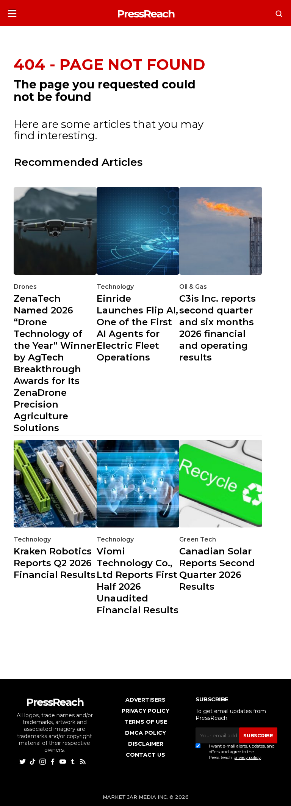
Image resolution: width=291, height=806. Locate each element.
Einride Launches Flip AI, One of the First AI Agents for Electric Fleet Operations (137, 328)
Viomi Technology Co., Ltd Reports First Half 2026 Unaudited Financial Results (137, 581)
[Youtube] (63, 761)
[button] (12, 11)
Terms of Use (145, 721)
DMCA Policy (145, 732)
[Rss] (84, 761)
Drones (25, 286)
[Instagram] (43, 761)
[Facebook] (54, 761)
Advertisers (145, 699)
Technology (115, 286)
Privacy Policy (145, 710)
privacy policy (247, 757)
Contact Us (145, 754)
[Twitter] (23, 761)
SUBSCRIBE (258, 735)
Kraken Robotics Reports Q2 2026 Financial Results (54, 563)
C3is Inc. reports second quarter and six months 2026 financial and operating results (217, 328)
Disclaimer (145, 743)
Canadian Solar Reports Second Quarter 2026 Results (217, 569)
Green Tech (197, 539)
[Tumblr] (74, 761)
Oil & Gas (193, 286)
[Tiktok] (34, 761)
